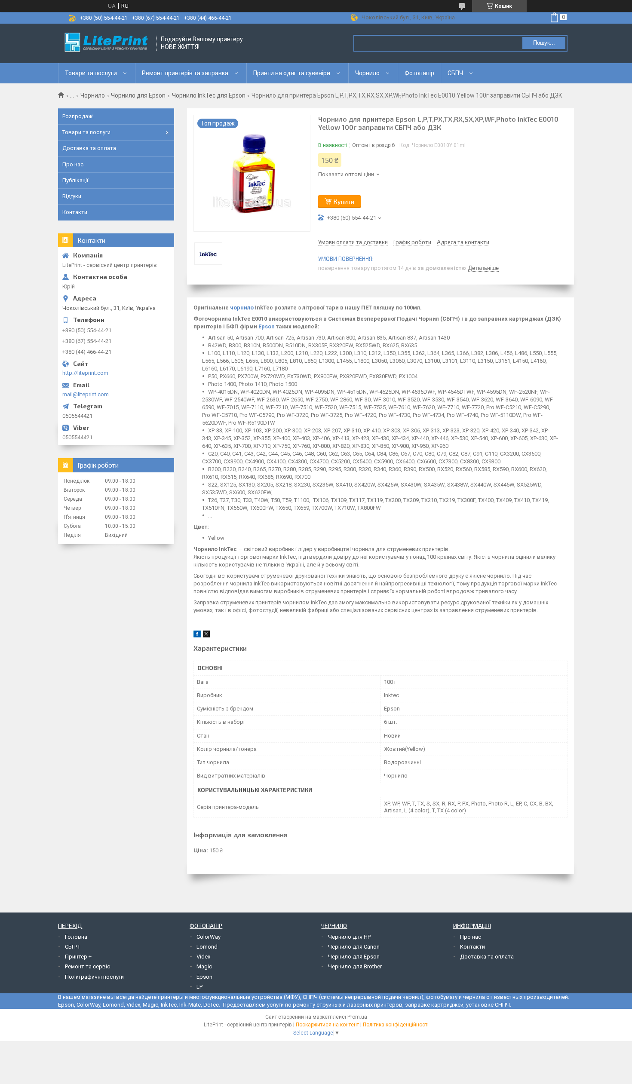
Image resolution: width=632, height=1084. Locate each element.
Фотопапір (419, 73)
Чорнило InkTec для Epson (208, 95)
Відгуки (71, 196)
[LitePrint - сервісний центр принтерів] (107, 43)
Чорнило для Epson (138, 95)
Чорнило (367, 73)
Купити (344, 201)
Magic (204, 966)
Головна (76, 937)
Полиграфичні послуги (94, 977)
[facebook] (197, 635)
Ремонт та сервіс (87, 966)
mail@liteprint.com (85, 394)
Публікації (75, 180)
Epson (266, 326)
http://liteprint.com (85, 373)
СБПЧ (455, 73)
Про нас (72, 164)
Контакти (74, 212)
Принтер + (78, 956)
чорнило (242, 307)
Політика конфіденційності (396, 1025)
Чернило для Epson (354, 956)
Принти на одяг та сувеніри (291, 73)
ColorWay (208, 937)
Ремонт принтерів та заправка (185, 73)
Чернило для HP (349, 937)
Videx (203, 956)
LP (199, 986)
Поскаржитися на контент (327, 1025)
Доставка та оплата (89, 148)
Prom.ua (357, 1017)
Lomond (207, 946)
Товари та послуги (91, 73)
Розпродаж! (78, 116)
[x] (206, 635)
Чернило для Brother (355, 966)
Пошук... (544, 43)
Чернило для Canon (354, 946)
